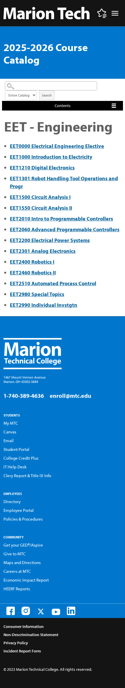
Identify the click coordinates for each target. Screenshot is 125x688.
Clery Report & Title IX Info (27, 475)
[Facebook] (10, 611)
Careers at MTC (17, 571)
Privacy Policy (15, 642)
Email (8, 440)
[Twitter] (41, 611)
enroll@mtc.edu (70, 395)
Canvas (9, 432)
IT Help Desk (14, 467)
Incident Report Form (22, 651)
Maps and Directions (22, 562)
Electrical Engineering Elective (57, 146)
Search (47, 95)
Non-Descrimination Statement (30, 634)
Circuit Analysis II (41, 207)
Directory (12, 501)
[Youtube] (56, 612)
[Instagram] (26, 611)
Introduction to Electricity (51, 156)
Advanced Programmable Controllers (64, 229)
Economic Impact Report (26, 580)
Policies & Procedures (23, 519)
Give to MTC (14, 553)
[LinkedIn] (71, 611)
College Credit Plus (20, 458)
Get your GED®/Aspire (23, 545)
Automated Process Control (53, 283)
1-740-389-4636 (23, 395)
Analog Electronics (43, 251)
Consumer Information (23, 626)
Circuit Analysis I (40, 197)
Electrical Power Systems (50, 240)
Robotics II (33, 272)
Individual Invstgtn (43, 305)
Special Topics (37, 294)
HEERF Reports (16, 588)
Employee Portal (18, 510)
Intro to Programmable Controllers (61, 218)
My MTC (10, 423)
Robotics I (32, 261)
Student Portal (16, 449)
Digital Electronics (42, 167)
